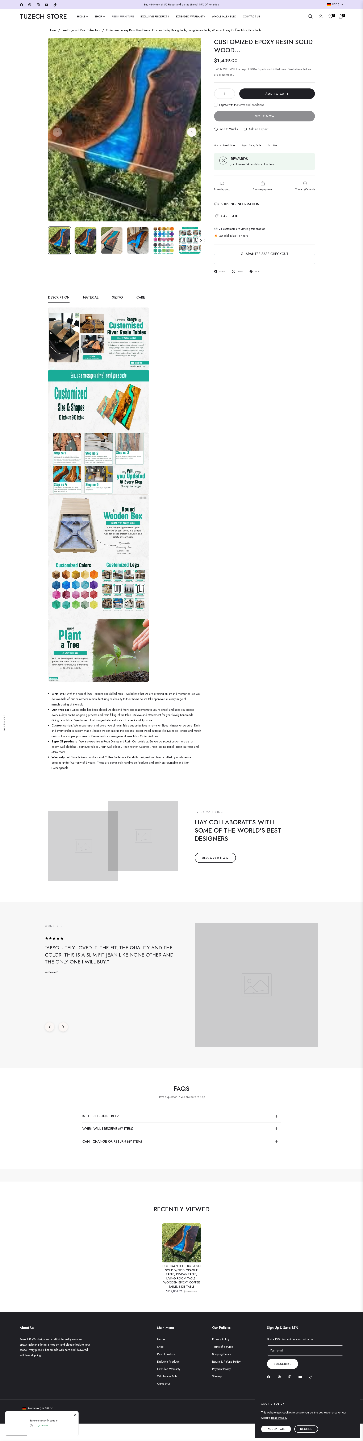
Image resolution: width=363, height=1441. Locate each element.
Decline (306, 1429)
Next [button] (191, 132)
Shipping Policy (221, 1354)
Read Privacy (279, 1418)
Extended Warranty (168, 1369)
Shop (160, 1347)
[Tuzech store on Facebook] (269, 1376)
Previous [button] (57, 132)
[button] (310, 16)
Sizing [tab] (117, 297)
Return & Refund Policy (226, 1361)
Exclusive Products (168, 1361)
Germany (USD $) (38, 1408)
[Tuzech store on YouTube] (301, 1376)
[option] (124, 129)
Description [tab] (59, 297)
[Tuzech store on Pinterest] (280, 1376)
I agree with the (241, 105)
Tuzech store (41, 1415)
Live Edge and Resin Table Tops (81, 30)
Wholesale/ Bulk (167, 1376)
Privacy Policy (220, 1339)
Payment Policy (221, 1369)
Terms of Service (222, 1347)
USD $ (335, 4)
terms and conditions (251, 105)
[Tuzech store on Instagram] (290, 1376)
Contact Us (163, 1384)
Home (52, 30)
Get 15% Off (4, 723)
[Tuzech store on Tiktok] (311, 1376)
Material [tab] (91, 297)
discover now (215, 858)
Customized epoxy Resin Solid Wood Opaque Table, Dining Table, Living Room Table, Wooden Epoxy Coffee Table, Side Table (181, 1276)
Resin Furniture (166, 1354)
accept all (276, 1429)
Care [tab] (140, 297)
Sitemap (217, 1376)
